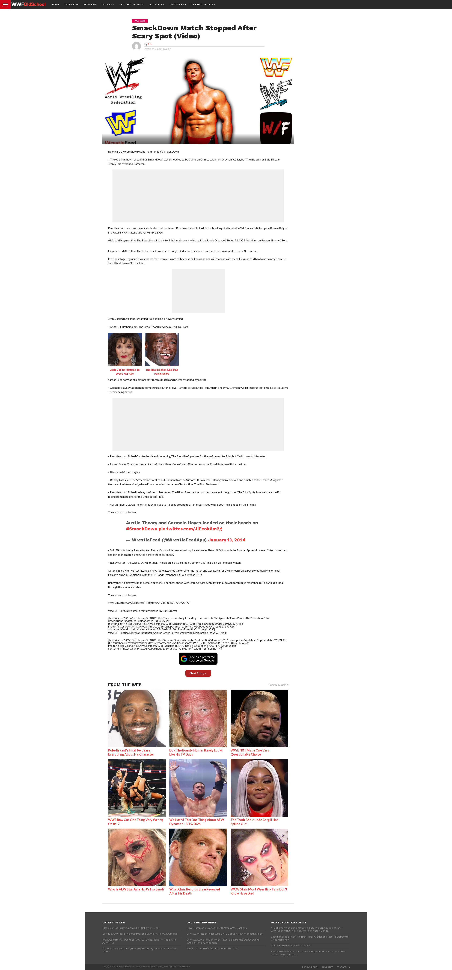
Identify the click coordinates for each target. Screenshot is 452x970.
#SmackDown (141, 528)
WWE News (71, 4)
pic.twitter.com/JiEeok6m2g (190, 528)
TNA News (108, 4)
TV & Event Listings (201, 4)
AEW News (90, 4)
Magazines (177, 4)
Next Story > (198, 673)
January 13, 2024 (226, 539)
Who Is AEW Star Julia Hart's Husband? (136, 889)
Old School (157, 4)
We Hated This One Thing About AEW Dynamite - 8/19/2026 (196, 822)
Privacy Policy (310, 967)
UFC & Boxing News (131, 4)
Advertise (327, 967)
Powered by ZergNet (278, 685)
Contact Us (343, 967)
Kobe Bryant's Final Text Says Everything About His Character (131, 752)
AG (149, 44)
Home (55, 4)
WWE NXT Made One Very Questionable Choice (250, 752)
